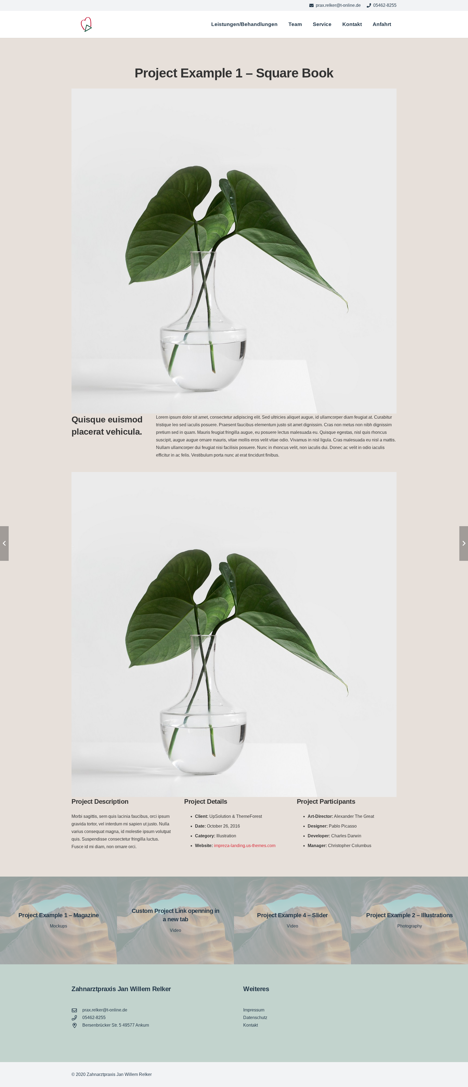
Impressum (253, 1010)
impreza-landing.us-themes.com (244, 845)
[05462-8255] (77, 1017)
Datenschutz (255, 1017)
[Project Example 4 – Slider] (292, 920)
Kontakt (250, 1025)
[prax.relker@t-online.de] (77, 1010)
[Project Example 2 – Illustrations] (409, 920)
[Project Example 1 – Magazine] (58, 920)
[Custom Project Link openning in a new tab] (175, 920)
